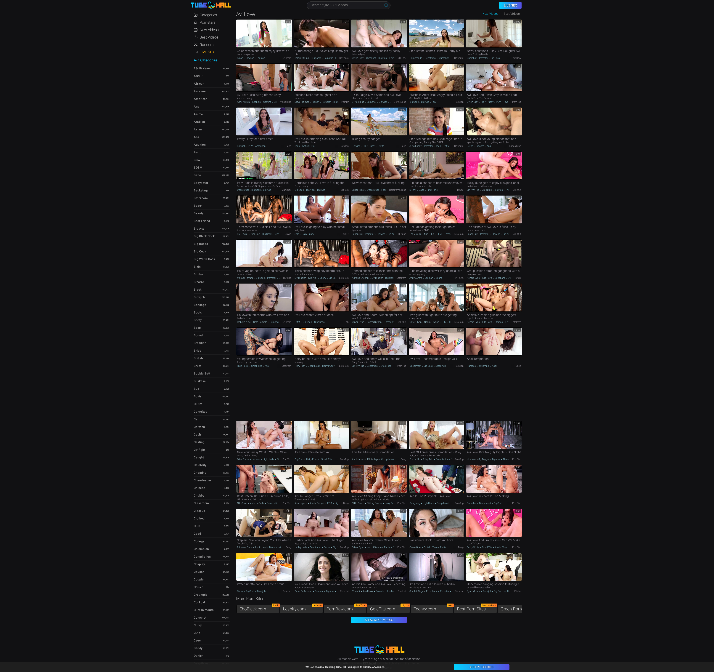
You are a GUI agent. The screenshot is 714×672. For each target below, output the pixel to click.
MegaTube (285, 101)
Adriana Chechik (360, 277)
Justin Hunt (260, 547)
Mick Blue (486, 189)
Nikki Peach (358, 503)
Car (196, 419)
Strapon (511, 277)
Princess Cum (245, 547)
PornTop (459, 101)
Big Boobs (499, 591)
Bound (198, 335)
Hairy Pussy (395, 58)
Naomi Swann (374, 322)
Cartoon (199, 427)
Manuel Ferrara (245, 277)
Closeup (199, 511)
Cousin (198, 587)
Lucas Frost (358, 189)
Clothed (199, 518)
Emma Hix (415, 459)
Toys (505, 101)
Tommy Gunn (302, 58)
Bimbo (198, 274)
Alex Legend (301, 503)
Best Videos (209, 37)
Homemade (416, 58)
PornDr (345, 101)
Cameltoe (200, 411)
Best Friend (202, 221)
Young (438, 277)
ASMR (198, 76)
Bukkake (200, 381)
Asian (240, 58)
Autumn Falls (257, 503)
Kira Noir (255, 234)
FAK (347, 322)
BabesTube (515, 146)
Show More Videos (379, 620)
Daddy (198, 648)
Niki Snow (242, 503)
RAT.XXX (516, 189)
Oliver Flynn (358, 322)
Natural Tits (308, 146)
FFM (439, 234)
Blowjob (250, 58)
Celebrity (200, 465)
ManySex (286, 189)
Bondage (200, 305)
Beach (198, 205)
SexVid (287, 234)
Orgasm (480, 146)
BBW (197, 160)
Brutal (426, 547)
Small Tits (257, 365)
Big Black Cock (204, 236)
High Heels (243, 365)
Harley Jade (301, 547)
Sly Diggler (243, 234)
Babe (421, 189)
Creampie (484, 365)
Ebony (323, 277)
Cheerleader (202, 480)
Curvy (240, 591)
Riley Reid (428, 459)
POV (433, 101)
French (315, 101)
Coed (197, 533)
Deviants (344, 58)
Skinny (413, 189)
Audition (200, 144)
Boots (198, 312)
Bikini (198, 266)
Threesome (450, 234)
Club (197, 526)
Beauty (199, 213)
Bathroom (201, 198)
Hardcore (472, 365)
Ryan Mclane (474, 591)
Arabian (199, 122)
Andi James (358, 459)
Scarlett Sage (416, 591)
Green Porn (520, 608)
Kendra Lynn (473, 277)
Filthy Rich (300, 365)
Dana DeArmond (304, 591)
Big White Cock (204, 259)
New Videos (490, 13)
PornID (345, 234)
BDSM (198, 167)
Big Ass (425, 101)
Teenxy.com (433, 608)
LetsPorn (459, 234)
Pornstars (208, 22)
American (260, 146)
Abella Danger (317, 503)
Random (207, 44)
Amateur (200, 91)
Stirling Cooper (374, 503)
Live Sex (207, 52)
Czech (198, 640)
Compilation (387, 459)
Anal (488, 146)
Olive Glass (243, 459)
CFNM (198, 404)
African (199, 83)
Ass (196, 137)
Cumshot (316, 58)
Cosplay (199, 564)
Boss (197, 327)
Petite (380, 146)
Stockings (319, 322)
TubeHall (211, 5)
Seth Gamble (260, 322)
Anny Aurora (243, 101)
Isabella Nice (244, 322)
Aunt (197, 152)
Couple (199, 579)
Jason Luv (357, 234)
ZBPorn (287, 58)
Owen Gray (358, 58)
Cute (197, 633)
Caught (199, 457)
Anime (198, 114)
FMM (297, 322)
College (199, 541)
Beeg (288, 146)
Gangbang (500, 277)
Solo (297, 234)
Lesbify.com (302, 608)
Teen (297, 146)
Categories (208, 15)
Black (198, 289)
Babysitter (201, 183)
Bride (197, 350)
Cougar (199, 572)
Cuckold (199, 602)
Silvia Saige (358, 101)
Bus (196, 389)
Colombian (201, 549)
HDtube (460, 189)
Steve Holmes (302, 101)
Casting (267, 101)
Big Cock (495, 58)
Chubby (199, 495)
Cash (197, 434)
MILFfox (402, 58)
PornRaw (516, 58)
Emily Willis (473, 189)
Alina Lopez (415, 146)
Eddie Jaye (373, 459)
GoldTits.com (389, 608)
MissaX (356, 591)
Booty (198, 320)
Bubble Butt (202, 373)
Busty (198, 396)
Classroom (201, 503)
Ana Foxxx (368, 591)
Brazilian (200, 343)
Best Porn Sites (476, 608)
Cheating (200, 472)
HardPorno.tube (397, 189)
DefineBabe (400, 101)
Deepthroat (430, 58)
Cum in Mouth (204, 610)
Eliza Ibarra (432, 591)
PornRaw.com (346, 608)
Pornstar (328, 58)
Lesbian (260, 58)
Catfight (199, 450)
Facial (384, 189)
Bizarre (199, 282)
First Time (432, 189)
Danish (198, 655)
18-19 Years (202, 68)
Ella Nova (487, 277)
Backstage (201, 190)
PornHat (287, 591)
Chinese (199, 488)
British (198, 358)
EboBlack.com (258, 608)
